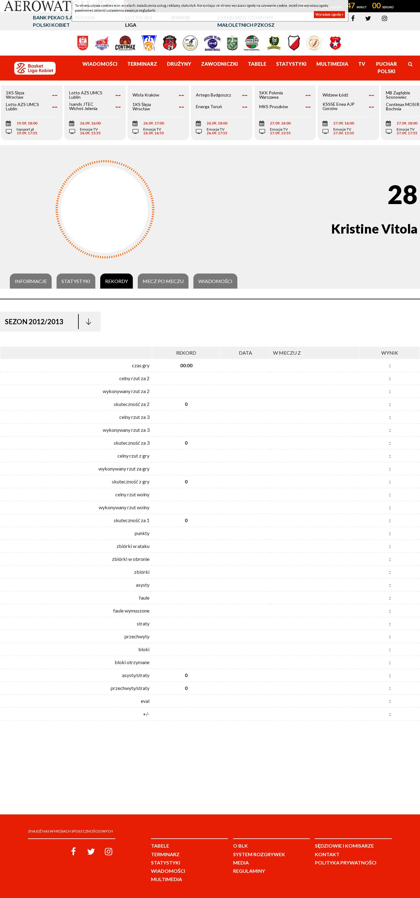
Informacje (31, 281)
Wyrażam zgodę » (329, 15)
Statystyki (75, 281)
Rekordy (116, 281)
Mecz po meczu (163, 281)
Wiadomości (215, 281)
